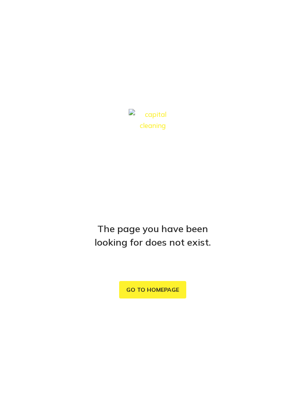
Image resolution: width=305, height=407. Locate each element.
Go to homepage (152, 289)
